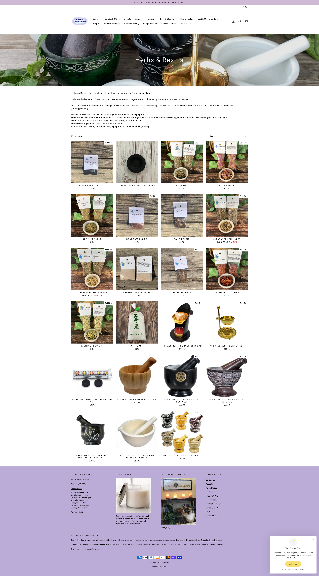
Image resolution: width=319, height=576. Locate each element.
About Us (209, 484)
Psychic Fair (185, 23)
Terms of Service (212, 516)
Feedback (209, 492)
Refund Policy (211, 488)
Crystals (127, 19)
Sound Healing (187, 19)
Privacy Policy (211, 500)
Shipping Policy (212, 496)
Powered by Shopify (159, 566)
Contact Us (210, 480)
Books (96, 19)
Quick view (92, 180)
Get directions (76, 488)
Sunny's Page (166, 528)
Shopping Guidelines (214, 508)
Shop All (96, 23)
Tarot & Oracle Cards (206, 19)
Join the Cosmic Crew (214, 504)
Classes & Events (169, 23)
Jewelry (151, 19)
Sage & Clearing (167, 19)
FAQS (208, 512)
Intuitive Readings (112, 23)
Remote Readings (131, 23)
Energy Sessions (150, 23)
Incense (138, 19)
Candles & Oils (111, 19)
